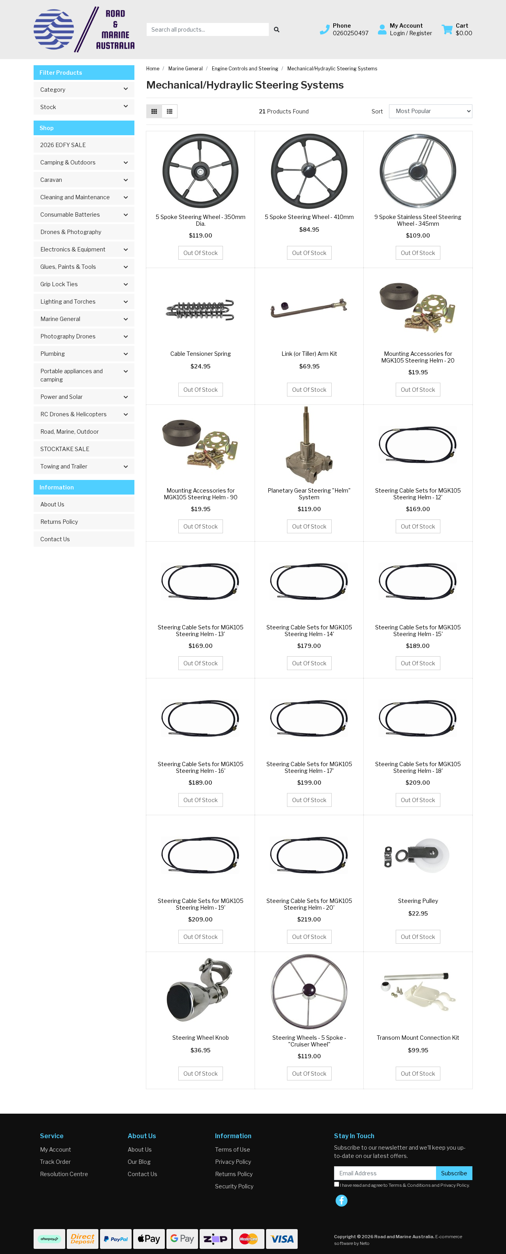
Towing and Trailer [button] (63, 466)
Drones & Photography (70, 232)
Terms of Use (232, 1149)
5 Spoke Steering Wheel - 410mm (309, 216)
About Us (52, 504)
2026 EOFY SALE (63, 145)
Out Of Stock (200, 252)
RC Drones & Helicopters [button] (73, 414)
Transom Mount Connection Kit (418, 1037)
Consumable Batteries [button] (70, 214)
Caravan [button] (51, 179)
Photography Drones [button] (68, 336)
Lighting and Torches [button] (68, 301)
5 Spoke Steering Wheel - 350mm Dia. (200, 220)
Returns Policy (59, 521)
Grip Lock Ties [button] (59, 284)
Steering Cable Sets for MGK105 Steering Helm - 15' (418, 630)
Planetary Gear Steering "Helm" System (309, 493)
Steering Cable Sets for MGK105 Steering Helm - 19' (201, 904)
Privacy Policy (233, 1161)
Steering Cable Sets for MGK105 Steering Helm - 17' (309, 767)
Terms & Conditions (410, 1185)
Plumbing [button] (52, 353)
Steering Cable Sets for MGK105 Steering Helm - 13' (201, 630)
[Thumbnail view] (154, 111)
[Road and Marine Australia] (84, 28)
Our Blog (139, 1161)
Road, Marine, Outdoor (69, 431)
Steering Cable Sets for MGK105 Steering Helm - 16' (201, 767)
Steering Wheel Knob (200, 1037)
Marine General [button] (60, 318)
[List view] (169, 111)
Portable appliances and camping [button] (71, 375)
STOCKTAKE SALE (64, 449)
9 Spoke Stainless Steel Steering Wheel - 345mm (417, 220)
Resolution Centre (64, 1174)
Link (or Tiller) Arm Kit (309, 353)
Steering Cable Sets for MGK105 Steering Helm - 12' (418, 493)
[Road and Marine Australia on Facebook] (341, 1201)
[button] (344, 29)
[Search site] (277, 29)
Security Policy (234, 1186)
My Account (55, 1149)
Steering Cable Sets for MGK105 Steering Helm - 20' (309, 904)
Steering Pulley (418, 900)
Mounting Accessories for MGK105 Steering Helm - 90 (201, 493)
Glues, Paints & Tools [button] (68, 266)
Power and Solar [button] (61, 396)
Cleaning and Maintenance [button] (75, 197)
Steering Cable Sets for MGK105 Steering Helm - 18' (418, 767)
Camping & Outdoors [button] (68, 162)
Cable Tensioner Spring (200, 353)
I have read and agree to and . (404, 1185)
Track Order (55, 1161)
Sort (377, 111)
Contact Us (55, 539)
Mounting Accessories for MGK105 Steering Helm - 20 (418, 357)
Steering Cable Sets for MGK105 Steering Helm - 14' (309, 630)
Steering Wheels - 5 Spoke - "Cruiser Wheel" (309, 1041)
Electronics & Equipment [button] (73, 249)
